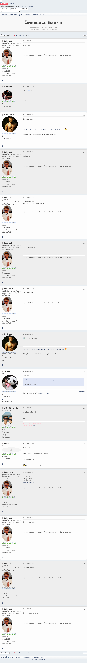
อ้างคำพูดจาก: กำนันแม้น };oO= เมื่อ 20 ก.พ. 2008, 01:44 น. (42, 380)
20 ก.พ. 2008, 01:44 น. (28, 243)
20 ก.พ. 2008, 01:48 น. (28, 518)
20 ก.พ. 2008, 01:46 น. (28, 408)
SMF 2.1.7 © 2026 (38, 660)
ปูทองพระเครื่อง (81, 391)
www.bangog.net (28, 482)
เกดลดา (6, 443)
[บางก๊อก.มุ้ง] (2, 80)
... (26, 35)
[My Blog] (2, 464)
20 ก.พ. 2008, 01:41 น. (28, 41)
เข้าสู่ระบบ (23, 6)
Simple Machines (49, 660)
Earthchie (8, 371)
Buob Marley (9, 115)
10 (28, 35)
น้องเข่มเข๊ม (8, 86)
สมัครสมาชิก (33, 6)
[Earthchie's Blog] (2, 399)
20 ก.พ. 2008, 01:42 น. (28, 86)
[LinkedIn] (2, 146)
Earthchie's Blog (44, 393)
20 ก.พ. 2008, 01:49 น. (28, 609)
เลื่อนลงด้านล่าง (5, 35)
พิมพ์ (85, 35)
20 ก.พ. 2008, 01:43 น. (28, 197)
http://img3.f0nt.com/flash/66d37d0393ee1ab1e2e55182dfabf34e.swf (43, 130)
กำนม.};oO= (8, 41)
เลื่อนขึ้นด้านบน (5, 653)
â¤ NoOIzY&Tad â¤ (11, 408)
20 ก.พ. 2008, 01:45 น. (28, 334)
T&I (34, 425)
